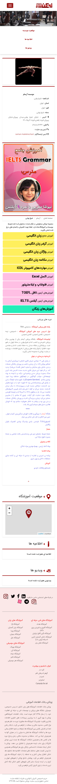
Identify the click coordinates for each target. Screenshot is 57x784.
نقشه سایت (14, 778)
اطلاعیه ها (35, 544)
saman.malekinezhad (24, 134)
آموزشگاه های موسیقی (15, 643)
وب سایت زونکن (30, 781)
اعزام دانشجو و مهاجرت (41, 666)
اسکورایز (41, 680)
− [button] (9, 513)
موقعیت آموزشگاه (30, 496)
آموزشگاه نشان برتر (41, 642)
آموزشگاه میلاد (15, 653)
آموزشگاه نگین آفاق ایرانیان (41, 633)
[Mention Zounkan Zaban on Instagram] (34, 603)
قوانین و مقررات (25, 778)
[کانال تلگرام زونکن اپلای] (26, 603)
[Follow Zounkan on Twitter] (13, 597)
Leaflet (40, 533)
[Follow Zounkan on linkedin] (24, 597)
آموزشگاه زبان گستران (15, 627)
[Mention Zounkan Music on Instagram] (6, 597)
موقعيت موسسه (29, 30)
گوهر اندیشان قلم (42, 673)
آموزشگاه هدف (41, 624)
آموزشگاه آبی (15, 650)
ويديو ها (28, 48)
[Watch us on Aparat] (19, 603)
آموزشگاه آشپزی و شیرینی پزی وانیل (41, 629)
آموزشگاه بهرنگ (15, 647)
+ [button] (9, 508)
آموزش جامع (40, 235)
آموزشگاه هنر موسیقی (15, 660)
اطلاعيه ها (28, 39)
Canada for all (42, 683)
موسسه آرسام (28, 94)
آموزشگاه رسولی (15, 634)
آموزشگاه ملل (15, 637)
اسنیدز (41, 676)
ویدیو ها (36, 570)
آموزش (39, 243)
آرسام (38, 218)
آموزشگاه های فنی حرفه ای (41, 620)
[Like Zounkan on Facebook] (18, 597)
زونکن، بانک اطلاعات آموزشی (39, 702)
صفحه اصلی (47, 218)
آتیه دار (41, 669)
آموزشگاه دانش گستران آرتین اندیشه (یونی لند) (42, 638)
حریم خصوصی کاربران (39, 778)
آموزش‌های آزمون (37, 292)
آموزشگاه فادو (15, 657)
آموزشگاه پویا (15, 630)
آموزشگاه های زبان (15, 620)
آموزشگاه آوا (15, 624)
